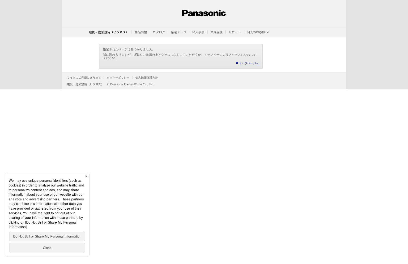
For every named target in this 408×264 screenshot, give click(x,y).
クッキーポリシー (118, 77)
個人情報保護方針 (146, 77)
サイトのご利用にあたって (84, 77)
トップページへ (249, 63)
